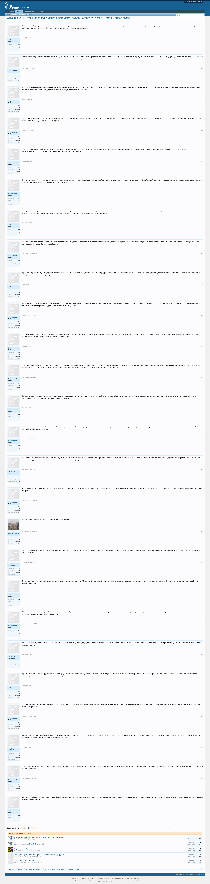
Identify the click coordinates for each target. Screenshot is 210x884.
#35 (202, 284)
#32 (202, 192)
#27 (202, 37)
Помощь (191, 874)
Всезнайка (17, 839)
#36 (202, 315)
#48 (202, 685)
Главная (11, 11)
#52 (202, 809)
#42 (202, 500)
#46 (202, 623)
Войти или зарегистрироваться (193, 1)
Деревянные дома (38, 839)
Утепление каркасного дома (24, 860)
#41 (202, 469)
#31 (202, 161)
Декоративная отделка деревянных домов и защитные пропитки (38, 837)
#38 (202, 377)
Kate (15, 850)
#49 (202, 716)
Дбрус (16, 856)
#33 (202, 222)
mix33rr (16, 862)
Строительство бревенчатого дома (27, 849)
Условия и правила (199, 877)
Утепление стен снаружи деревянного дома (30, 843)
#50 (202, 747)
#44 (202, 562)
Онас (41, 11)
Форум (19, 11)
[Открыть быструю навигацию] (201, 869)
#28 (202, 68)
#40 (202, 438)
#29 (202, 99)
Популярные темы (29, 11)
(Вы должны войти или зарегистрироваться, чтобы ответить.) (186, 827)
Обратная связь (183, 874)
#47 (202, 654)
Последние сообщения (25, 14)
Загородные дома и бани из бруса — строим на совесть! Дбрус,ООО (40, 855)
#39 (202, 408)
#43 (202, 531)
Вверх (202, 874)
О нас (176, 874)
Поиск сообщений (12, 14)
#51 (202, 778)
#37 (202, 346)
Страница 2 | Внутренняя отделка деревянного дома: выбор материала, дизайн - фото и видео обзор (68, 17)
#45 (202, 593)
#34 (202, 253)
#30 (202, 130)
